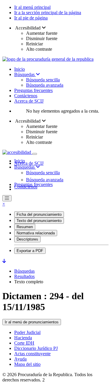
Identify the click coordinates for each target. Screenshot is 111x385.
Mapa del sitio (27, 364)
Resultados (24, 276)
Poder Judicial (27, 332)
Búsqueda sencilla (43, 79)
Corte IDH (24, 342)
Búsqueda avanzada (44, 85)
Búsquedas (25, 74)
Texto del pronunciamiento (39, 220)
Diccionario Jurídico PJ (36, 348)
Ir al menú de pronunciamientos (32, 322)
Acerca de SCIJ (29, 100)
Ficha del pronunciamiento (39, 214)
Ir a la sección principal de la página (47, 12)
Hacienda (23, 337)
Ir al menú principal (32, 7)
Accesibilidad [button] (28, 27)
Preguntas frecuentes (33, 90)
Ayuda (20, 358)
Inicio (19, 69)
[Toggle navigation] (34, 154)
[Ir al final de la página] (4, 261)
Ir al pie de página (31, 17)
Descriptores (27, 239)
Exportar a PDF (30, 251)
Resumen (25, 227)
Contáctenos (25, 95)
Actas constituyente (32, 353)
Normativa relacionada (36, 233)
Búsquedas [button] (25, 167)
